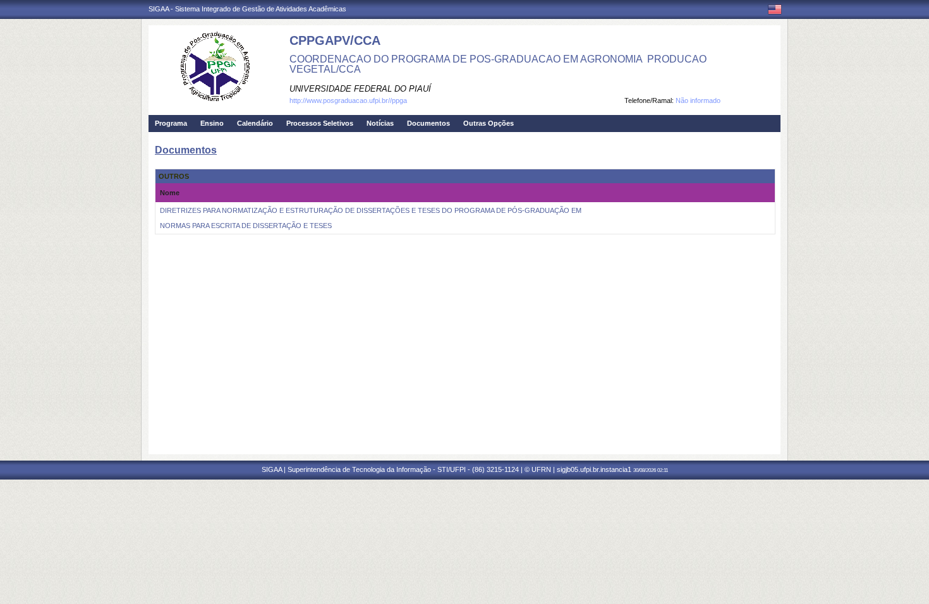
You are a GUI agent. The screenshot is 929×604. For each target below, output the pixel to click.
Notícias (380, 123)
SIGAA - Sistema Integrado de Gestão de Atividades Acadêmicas (247, 9)
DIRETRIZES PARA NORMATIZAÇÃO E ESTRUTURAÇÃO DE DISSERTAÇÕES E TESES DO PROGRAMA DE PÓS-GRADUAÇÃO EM (370, 210)
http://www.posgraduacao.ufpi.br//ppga (348, 100)
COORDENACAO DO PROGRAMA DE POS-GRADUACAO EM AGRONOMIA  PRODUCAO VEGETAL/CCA (498, 64)
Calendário (255, 123)
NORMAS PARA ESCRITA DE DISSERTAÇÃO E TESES (246, 225)
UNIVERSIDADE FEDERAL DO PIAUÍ (360, 89)
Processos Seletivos (319, 123)
